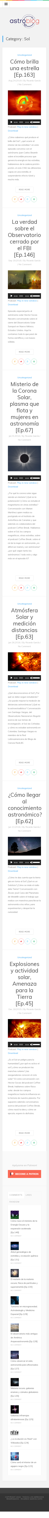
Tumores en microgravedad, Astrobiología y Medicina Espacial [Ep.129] (24, 1310)
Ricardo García (34, 80)
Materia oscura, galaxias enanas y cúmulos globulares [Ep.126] (24, 1392)
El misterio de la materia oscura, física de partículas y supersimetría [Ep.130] (24, 1283)
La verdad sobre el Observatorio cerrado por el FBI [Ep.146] (24, 238)
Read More (24, 189)
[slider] (36, 121)
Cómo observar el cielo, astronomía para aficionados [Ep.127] (24, 1365)
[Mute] (31, 122)
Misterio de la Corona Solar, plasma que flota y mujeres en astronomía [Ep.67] (24, 407)
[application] (24, 122)
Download (13, 130)
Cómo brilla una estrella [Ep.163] (24, 68)
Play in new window (27, 126)
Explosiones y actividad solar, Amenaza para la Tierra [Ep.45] (24, 983)
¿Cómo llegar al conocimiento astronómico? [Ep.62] (25, 807)
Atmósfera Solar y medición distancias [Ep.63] (24, 623)
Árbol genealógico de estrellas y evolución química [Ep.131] (24, 1256)
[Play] (11, 122)
